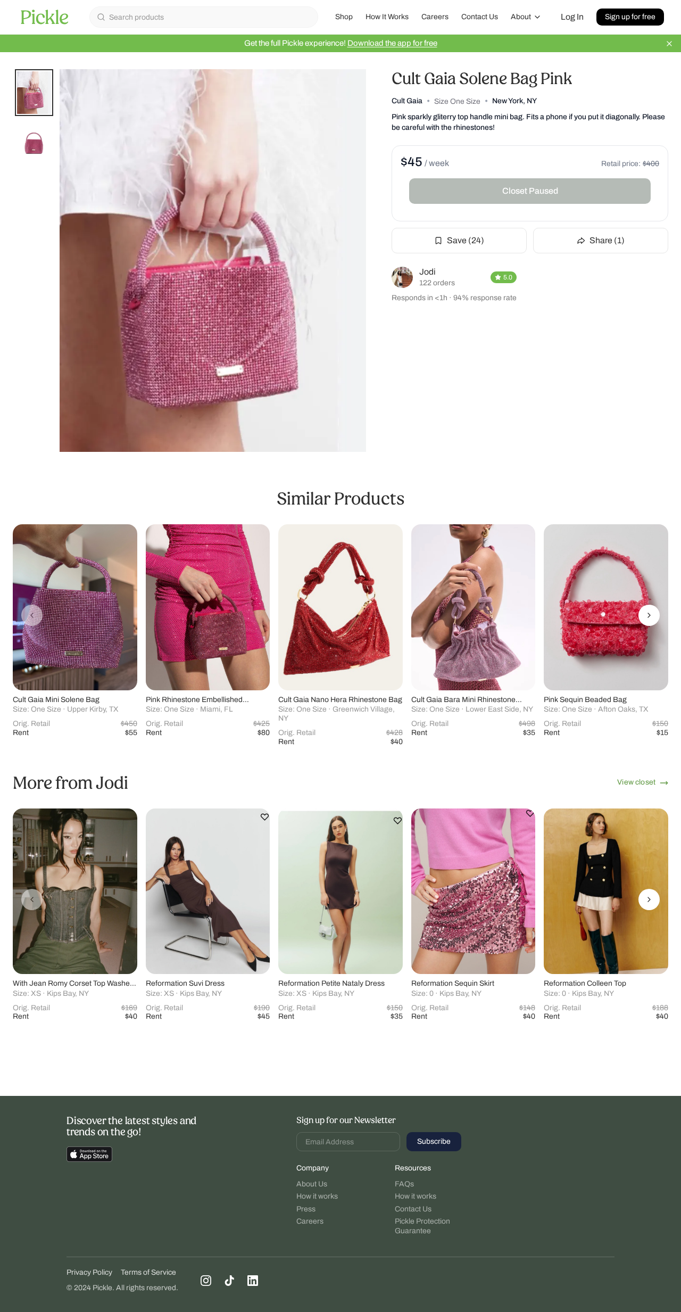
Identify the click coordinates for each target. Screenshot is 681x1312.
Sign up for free (630, 17)
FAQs (404, 1184)
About (521, 17)
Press (305, 1209)
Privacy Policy (89, 1272)
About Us (311, 1184)
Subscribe (434, 1141)
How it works (317, 1196)
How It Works (387, 17)
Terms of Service (148, 1272)
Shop (344, 17)
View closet (636, 782)
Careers (435, 17)
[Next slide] (649, 615)
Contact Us (479, 17)
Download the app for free (392, 43)
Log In (572, 16)
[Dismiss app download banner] (669, 43)
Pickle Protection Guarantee (422, 1226)
